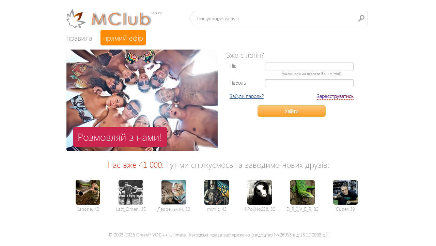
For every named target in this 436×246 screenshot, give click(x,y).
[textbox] (281, 18)
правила (79, 37)
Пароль (238, 82)
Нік (233, 66)
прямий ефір (123, 37)
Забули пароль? (247, 96)
